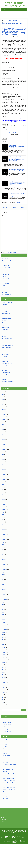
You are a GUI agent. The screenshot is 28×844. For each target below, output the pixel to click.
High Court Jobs (6, 748)
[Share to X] (5, 139)
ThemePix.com (10, 840)
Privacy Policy (4, 815)
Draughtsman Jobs (6, 372)
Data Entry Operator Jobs (7, 365)
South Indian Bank (6, 262)
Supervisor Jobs (5, 379)
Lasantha (23, 840)
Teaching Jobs (6, 776)
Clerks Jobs (4, 320)
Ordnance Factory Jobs (8, 803)
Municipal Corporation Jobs (9, 789)
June (3, 396)
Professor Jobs (5, 327)
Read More (7, 154)
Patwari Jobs (5, 794)
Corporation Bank (5, 274)
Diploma (5, 21)
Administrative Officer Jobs (8, 334)
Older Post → (24, 207)
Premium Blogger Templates (9, 841)
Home (14, 207)
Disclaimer (3, 819)
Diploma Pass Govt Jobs (8, 724)
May (3, 399)
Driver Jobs (4, 311)
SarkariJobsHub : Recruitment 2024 (14, 4)
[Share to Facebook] (6, 139)
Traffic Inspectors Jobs (8, 767)
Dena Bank (4, 276)
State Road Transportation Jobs (9, 780)
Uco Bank (4, 269)
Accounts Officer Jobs (7, 302)
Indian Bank (4, 292)
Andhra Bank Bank (6, 272)
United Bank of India (6, 281)
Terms (2, 817)
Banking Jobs (6, 742)
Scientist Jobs (5, 304)
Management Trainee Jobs (7, 381)
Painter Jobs (4, 358)
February (4, 406)
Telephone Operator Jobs (8, 778)
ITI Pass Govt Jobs (7, 722)
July (3, 394)
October (3, 416)
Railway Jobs (5, 739)
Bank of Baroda (5, 265)
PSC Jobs (5, 746)
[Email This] (2, 139)
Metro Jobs (5, 762)
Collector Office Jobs (7, 785)
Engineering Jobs (6, 729)
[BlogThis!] (4, 139)
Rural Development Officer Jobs (9, 764)
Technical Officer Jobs (6, 318)
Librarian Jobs (5, 370)
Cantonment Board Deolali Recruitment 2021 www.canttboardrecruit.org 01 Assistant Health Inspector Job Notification (17, 170)
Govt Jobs (11, 23)
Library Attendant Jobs (7, 338)
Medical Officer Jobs (6, 347)
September (4, 419)
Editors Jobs (4, 336)
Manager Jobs (5, 322)
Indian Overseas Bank (6, 294)
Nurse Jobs (4, 316)
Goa (8, 21)
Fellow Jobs (4, 331)
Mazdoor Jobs (5, 361)
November (4, 414)
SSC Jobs (5, 744)
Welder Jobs (4, 356)
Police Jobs (4, 377)
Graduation (16, 23)
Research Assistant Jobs (7, 345)
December (4, 411)
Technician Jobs (5, 309)
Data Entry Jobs (6, 757)
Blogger (14, 838)
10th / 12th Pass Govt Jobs (8, 720)
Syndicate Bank (5, 287)
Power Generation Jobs (8, 769)
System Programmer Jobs (7, 363)
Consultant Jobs (5, 349)
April (3, 401)
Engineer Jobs (5, 306)
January (3, 409)
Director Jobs (5, 329)
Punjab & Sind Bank (6, 278)
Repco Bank (4, 285)
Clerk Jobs (5, 753)
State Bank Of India (6, 258)
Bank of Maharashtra (6, 290)
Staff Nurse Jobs (6, 800)
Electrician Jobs (5, 354)
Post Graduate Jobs (7, 731)
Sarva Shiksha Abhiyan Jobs (9, 787)
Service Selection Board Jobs (9, 773)
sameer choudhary (13, 20)
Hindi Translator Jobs (6, 368)
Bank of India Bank (6, 267)
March (3, 404)
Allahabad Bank (5, 283)
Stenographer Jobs (6, 313)
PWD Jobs (5, 771)
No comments (6, 26)
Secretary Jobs (5, 374)
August (3, 391)
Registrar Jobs (5, 325)
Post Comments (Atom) (12, 252)
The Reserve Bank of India (7, 260)
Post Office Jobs (6, 796)
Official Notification (14, 133)
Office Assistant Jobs (6, 352)
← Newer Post (4, 207)
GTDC (20, 23)
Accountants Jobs (6, 340)
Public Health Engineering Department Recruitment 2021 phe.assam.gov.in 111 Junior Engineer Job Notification (17, 195)
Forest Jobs (5, 798)
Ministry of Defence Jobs (8, 782)
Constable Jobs (5, 343)
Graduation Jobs (6, 726)
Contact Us (3, 821)
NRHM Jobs (5, 791)
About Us (3, 813)
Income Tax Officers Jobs (8, 760)
